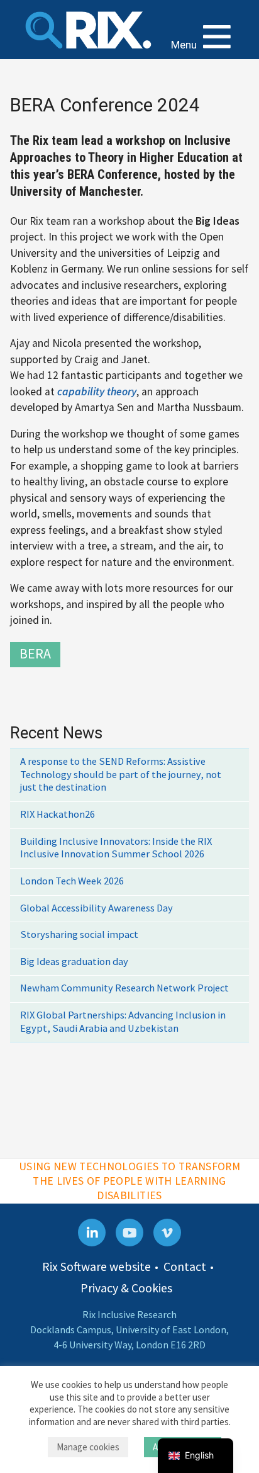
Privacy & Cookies (126, 1287)
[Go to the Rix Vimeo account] (167, 1232)
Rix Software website (96, 1266)
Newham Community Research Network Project (124, 988)
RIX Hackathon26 (57, 814)
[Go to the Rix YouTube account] (129, 1232)
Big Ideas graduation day (74, 961)
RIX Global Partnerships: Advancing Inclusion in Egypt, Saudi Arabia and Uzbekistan (123, 1021)
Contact (184, 1266)
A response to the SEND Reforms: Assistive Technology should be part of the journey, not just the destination (120, 774)
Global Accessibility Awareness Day (96, 908)
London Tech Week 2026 (72, 881)
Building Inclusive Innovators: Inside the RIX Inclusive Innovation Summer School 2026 (116, 848)
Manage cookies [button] (88, 1447)
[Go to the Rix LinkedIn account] (92, 1232)
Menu (185, 44)
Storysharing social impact (79, 934)
